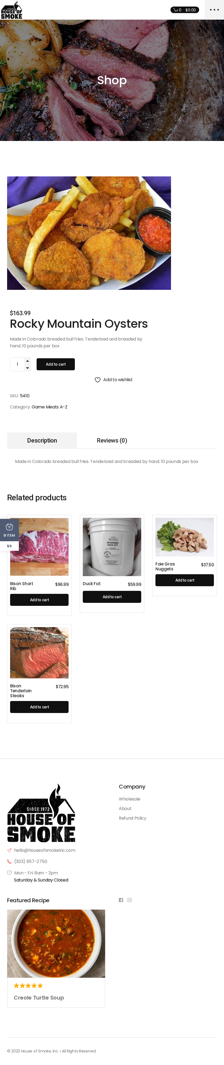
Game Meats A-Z (49, 407)
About (125, 808)
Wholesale (129, 799)
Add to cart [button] (39, 600)
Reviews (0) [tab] (112, 440)
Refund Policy (132, 818)
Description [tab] (42, 440)
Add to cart (56, 364)
